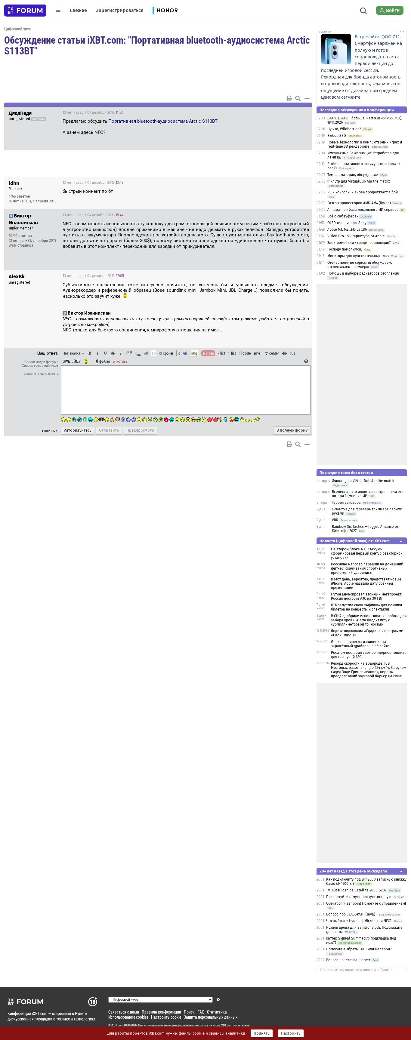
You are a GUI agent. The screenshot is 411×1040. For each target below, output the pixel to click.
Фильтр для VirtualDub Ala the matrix (358, 181)
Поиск (189, 1012)
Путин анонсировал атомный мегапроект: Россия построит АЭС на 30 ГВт (366, 596)
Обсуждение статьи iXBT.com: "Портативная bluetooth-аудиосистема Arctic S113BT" (157, 45)
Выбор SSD (336, 136)
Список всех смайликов (40, 365)
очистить (120, 361)
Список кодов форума (41, 362)
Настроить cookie (166, 1017)
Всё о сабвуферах (342, 216)
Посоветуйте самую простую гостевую (358, 897)
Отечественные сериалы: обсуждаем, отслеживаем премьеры (359, 264)
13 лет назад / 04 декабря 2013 (93, 112)
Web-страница (21, 245)
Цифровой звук (17, 29)
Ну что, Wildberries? (344, 129)
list (232, 353)
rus (292, 353)
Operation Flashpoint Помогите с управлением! (366, 903)
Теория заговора (346, 502)
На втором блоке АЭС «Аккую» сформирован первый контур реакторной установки (367, 553)
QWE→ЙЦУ (72, 361)
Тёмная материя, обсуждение (352, 175)
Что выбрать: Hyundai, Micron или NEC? (359, 921)
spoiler (167, 353)
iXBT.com (117, 1025)
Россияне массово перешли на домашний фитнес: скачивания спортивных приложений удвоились (367, 568)
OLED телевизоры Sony (346, 223)
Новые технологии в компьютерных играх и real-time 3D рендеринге (364, 144)
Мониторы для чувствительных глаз (358, 256)
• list (221, 353)
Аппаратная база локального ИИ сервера (363, 210)
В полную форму (292, 430)
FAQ (200, 1012)
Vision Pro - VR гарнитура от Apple (356, 236)
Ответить (299, 112)
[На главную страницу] (25, 11)
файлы (104, 361)
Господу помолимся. (344, 249)
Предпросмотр (140, 430)
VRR (335, 520)
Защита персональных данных (210, 1017)
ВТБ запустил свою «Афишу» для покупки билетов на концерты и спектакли (366, 607)
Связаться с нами (123, 1012)
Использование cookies (128, 1017)
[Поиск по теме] (298, 98)
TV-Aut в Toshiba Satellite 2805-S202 (356, 890)
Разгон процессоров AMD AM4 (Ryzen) (359, 203)
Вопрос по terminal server (348, 960)
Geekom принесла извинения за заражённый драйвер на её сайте (360, 644)
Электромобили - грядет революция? (359, 243)
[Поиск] (364, 10)
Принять (262, 1033)
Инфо (284, 182)
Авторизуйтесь (77, 430)
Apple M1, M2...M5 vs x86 (347, 229)
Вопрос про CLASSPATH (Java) (350, 914)
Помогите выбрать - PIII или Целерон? (359, 949)
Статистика (217, 1012)
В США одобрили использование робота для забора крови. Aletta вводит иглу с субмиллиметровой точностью (369, 620)
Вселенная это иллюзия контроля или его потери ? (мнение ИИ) (367, 494)
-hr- (284, 353)
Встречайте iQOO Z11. (378, 36)
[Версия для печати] (289, 98)
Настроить (291, 1033)
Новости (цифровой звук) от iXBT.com (355, 541)
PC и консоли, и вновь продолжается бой (362, 192)
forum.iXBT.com (222, 1025)
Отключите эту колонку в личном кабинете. (357, 970)
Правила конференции (161, 1012)
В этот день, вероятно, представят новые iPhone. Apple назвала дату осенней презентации (366, 583)
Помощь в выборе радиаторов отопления (363, 273)
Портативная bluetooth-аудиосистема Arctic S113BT (163, 121)
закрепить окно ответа (41, 373)
